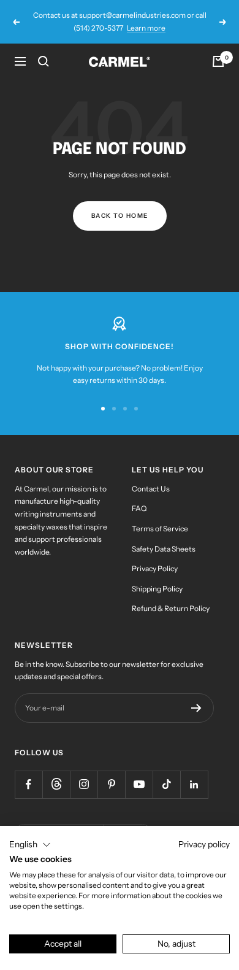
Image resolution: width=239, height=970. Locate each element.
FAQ (139, 508)
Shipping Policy (157, 588)
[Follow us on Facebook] (28, 784)
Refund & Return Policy (171, 608)
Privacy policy (204, 844)
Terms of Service (160, 528)
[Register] (196, 708)
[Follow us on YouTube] (139, 784)
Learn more (146, 28)
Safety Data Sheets (163, 548)
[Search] (43, 61)
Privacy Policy (155, 568)
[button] (30, 844)
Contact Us (151, 488)
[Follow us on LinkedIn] (194, 784)
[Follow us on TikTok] (166, 784)
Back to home (119, 216)
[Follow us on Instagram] (83, 784)
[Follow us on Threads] (56, 784)
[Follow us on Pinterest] (111, 784)
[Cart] (218, 61)
